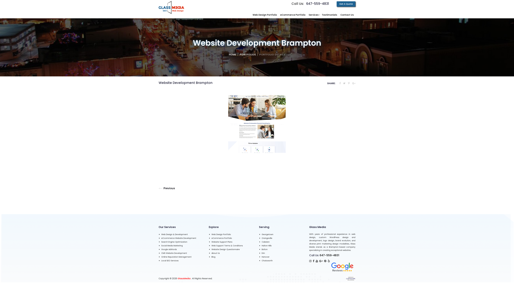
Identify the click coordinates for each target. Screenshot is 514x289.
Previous (169, 188)
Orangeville (267, 238)
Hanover (265, 257)
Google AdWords (169, 249)
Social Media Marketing (172, 245)
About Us (215, 253)
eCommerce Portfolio (221, 238)
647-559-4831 (317, 3)
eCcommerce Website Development (178, 238)
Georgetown (267, 234)
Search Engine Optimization (174, 242)
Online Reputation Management (176, 257)
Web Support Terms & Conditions (227, 245)
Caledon (266, 242)
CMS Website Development (174, 253)
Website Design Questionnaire (225, 249)
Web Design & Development (174, 234)
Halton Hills (267, 245)
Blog (213, 257)
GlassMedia (184, 278)
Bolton (265, 249)
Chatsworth (267, 260)
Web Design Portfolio (221, 234)
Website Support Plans (221, 242)
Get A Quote (346, 3)
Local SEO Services (170, 260)
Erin (263, 253)
